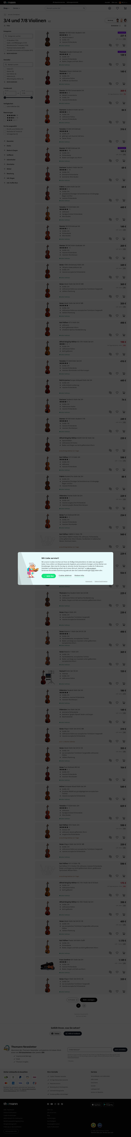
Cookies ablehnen (65, 575)
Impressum (89, 581)
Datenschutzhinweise (101, 581)
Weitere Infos (79, 575)
